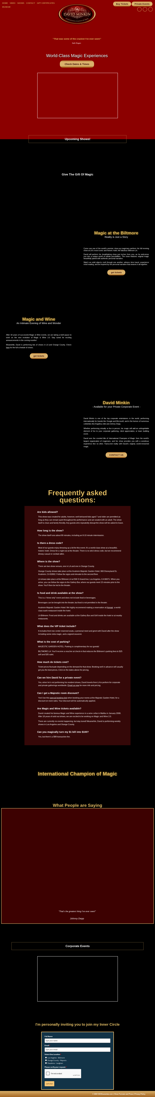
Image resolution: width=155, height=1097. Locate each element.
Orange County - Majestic (57, 1060)
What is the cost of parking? (53, 641)
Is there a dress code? (50, 543)
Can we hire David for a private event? (59, 677)
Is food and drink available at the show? (60, 593)
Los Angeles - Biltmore (56, 1058)
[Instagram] (145, 9)
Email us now (73, 685)
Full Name (49, 1036)
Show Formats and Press (123, 1094)
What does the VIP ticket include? (56, 626)
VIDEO (12, 3)
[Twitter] (150, 9)
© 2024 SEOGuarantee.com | (103, 1094)
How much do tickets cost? (53, 662)
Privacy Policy (140, 1094)
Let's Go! (49, 1084)
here (8, 347)
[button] (122, 4)
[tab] (77, 510)
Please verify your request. (56, 1067)
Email (47, 1045)
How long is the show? (50, 530)
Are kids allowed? (47, 512)
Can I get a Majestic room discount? (58, 693)
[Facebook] (139, 9)
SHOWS (20, 3)
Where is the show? (48, 561)
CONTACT (30, 3)
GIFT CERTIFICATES (46, 3)
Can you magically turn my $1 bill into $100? (63, 732)
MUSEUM (6, 7)
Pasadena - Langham (55, 1063)
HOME (5, 3)
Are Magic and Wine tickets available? (59, 708)
